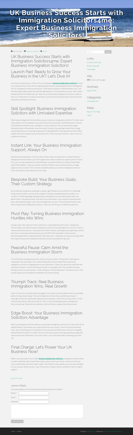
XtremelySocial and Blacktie (112, 431)
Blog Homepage (93, 66)
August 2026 (91, 90)
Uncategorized (92, 101)
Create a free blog (94, 62)
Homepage (91, 69)
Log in (89, 115)
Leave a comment (32, 51)
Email (13, 397)
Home (45, 51)
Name (13, 393)
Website (14, 401)
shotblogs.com (91, 431)
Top (13, 431)
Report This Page (16, 378)
